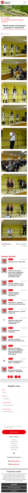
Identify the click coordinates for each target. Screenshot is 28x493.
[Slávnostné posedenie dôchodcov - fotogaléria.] (4, 369)
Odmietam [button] (14, 491)
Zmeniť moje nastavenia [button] (14, 487)
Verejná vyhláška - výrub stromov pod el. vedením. (16, 284)
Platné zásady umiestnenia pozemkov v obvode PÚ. (12, 21)
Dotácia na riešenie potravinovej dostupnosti (16, 340)
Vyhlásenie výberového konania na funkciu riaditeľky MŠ (15, 322)
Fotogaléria (14, 445)
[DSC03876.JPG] (14, 46)
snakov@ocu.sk (15, 464)
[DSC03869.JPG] (14, 115)
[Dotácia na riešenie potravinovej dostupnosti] (4, 339)
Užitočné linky (14, 447)
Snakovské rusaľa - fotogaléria (14, 331)
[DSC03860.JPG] (14, 207)
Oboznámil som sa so (13, 426)
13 (16, 377)
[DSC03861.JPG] (14, 184)
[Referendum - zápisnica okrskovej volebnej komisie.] (4, 302)
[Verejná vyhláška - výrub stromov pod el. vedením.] (4, 283)
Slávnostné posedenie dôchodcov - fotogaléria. (15, 370)
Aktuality (6, 18)
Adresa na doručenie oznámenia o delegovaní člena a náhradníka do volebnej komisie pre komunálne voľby (15, 274)
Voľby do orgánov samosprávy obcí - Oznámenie (13, 294)
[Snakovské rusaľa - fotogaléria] (4, 330)
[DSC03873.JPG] (14, 69)
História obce (14, 441)
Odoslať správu (14, 432)
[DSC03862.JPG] (14, 161)
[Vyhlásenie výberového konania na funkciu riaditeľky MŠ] (4, 320)
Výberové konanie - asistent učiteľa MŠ (16, 312)
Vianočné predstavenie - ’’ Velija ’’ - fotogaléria (16, 362)
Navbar (3, 2)
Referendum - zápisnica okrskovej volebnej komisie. (17, 303)
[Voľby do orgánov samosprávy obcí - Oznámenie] (4, 292)
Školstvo (14, 443)
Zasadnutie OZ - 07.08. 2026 (16, 262)
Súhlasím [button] (14, 484)
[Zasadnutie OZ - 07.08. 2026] (4, 261)
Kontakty (14, 449)
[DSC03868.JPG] (14, 92)
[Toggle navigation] (24, 2)
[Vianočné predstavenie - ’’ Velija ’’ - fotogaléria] (4, 360)
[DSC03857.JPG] (14, 230)
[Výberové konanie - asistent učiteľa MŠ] (4, 311)
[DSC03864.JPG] (14, 138)
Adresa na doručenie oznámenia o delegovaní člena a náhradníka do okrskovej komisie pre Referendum (15, 351)
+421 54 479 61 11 (15, 461)
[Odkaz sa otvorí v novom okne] (14, 453)
